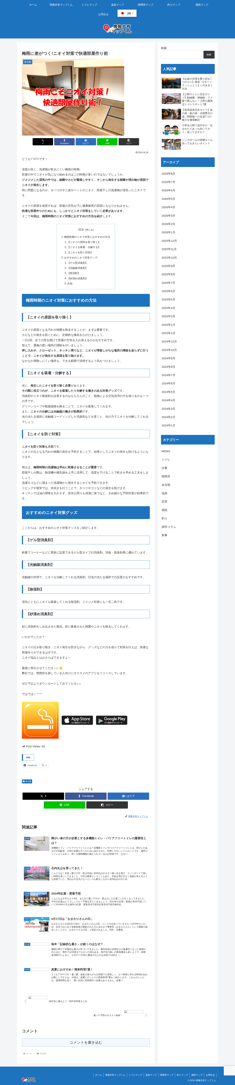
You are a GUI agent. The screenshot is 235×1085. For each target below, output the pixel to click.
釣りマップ (182, 1075)
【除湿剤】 (73, 273)
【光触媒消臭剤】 (77, 267)
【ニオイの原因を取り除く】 (84, 242)
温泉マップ (151, 1075)
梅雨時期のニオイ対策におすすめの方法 (87, 236)
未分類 (28, 781)
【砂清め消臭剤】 (77, 278)
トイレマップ (135, 1075)
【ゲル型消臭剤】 (77, 262)
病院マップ (197, 1075)
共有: (70, 283)
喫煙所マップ (166, 1075)
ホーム (98, 1075)
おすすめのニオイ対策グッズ (80, 257)
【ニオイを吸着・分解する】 (84, 247)
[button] (129, 141)
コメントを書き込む (86, 1042)
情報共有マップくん (115, 1075)
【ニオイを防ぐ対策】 (80, 252)
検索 (164, 48)
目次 (81, 229)
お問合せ (210, 1075)
